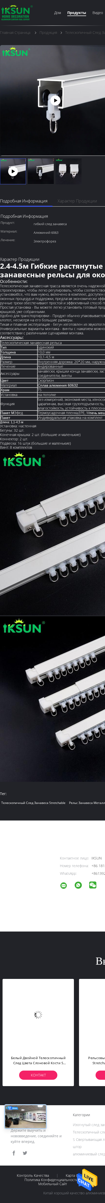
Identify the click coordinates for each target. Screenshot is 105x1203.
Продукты (76, 12)
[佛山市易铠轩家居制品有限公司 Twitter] (25, 1153)
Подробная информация (23, 201)
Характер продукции (77, 201)
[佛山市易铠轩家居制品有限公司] (67, 886)
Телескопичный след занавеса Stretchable (33, 803)
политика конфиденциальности (51, 1180)
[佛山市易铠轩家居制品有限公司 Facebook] (14, 1153)
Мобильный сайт (52, 1184)
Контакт (38, 1075)
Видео (98, 12)
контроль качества (33, 1175)
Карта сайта (75, 1175)
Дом (57, 12)
